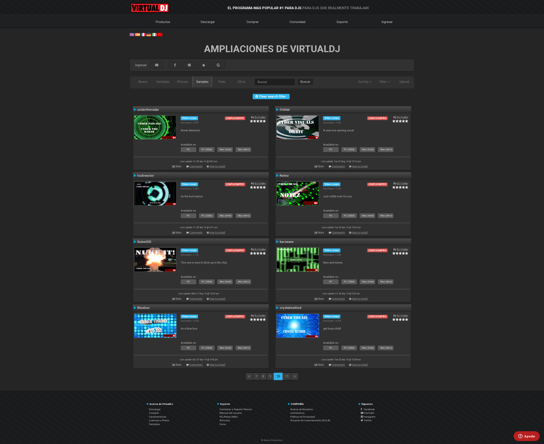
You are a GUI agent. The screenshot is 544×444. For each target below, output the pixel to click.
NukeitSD (144, 242)
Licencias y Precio (159, 420)
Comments (196, 166)
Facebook (368, 409)
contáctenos (297, 412)
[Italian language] (154, 34)
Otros (241, 82)
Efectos (182, 82)
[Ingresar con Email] (156, 65)
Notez (284, 176)
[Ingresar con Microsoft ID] (189, 65)
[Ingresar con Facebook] (175, 65)
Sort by (363, 82)
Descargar (208, 22)
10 (278, 376)
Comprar (252, 22)
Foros (223, 424)
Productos (163, 22)
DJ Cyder (260, 117)
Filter (383, 82)
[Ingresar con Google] (218, 65)
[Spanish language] (137, 34)
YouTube (368, 412)
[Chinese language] (160, 34)
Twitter (367, 420)
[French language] (143, 34)
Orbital (285, 110)
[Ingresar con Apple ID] (203, 65)
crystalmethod (290, 308)
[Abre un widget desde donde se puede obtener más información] (527, 436)
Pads (221, 82)
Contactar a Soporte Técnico (236, 409)
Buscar (305, 82)
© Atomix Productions (272, 440)
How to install (217, 166)
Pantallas (154, 424)
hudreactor (145, 176)
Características (157, 416)
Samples (202, 82)
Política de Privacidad (302, 416)
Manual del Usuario (231, 412)
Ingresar (387, 22)
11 (287, 376)
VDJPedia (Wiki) (229, 416)
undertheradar (148, 110)
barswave (287, 242)
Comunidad (297, 22)
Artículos (225, 420)
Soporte (342, 22)
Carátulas (163, 82)
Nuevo (143, 82)
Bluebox (143, 308)
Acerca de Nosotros (301, 409)
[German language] (148, 34)
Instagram (369, 416)
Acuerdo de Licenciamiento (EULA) (310, 420)
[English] (132, 34)
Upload (404, 82)
